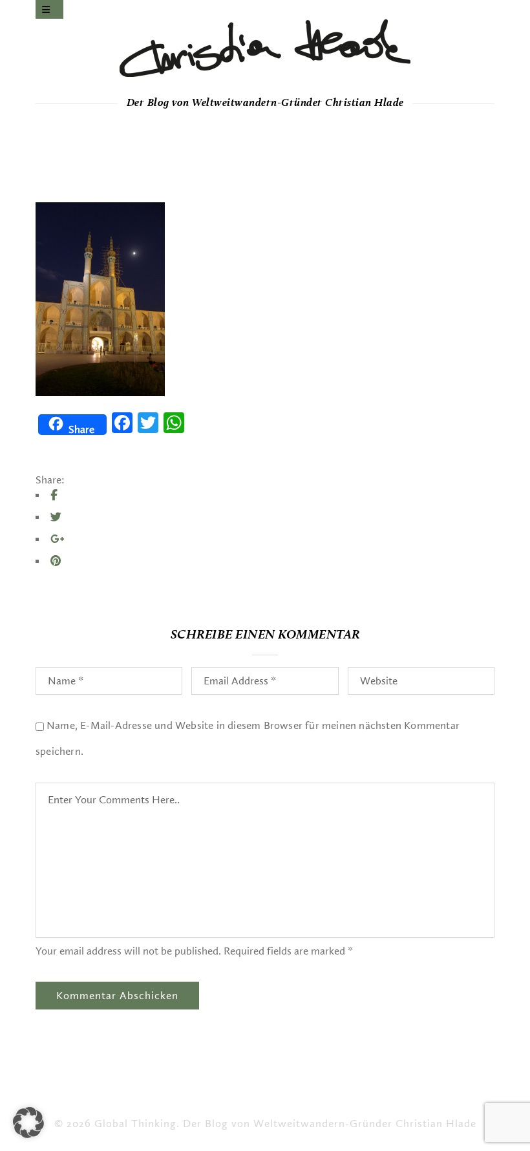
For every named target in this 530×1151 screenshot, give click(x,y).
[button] (28, 1122)
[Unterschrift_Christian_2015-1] (265, 48)
